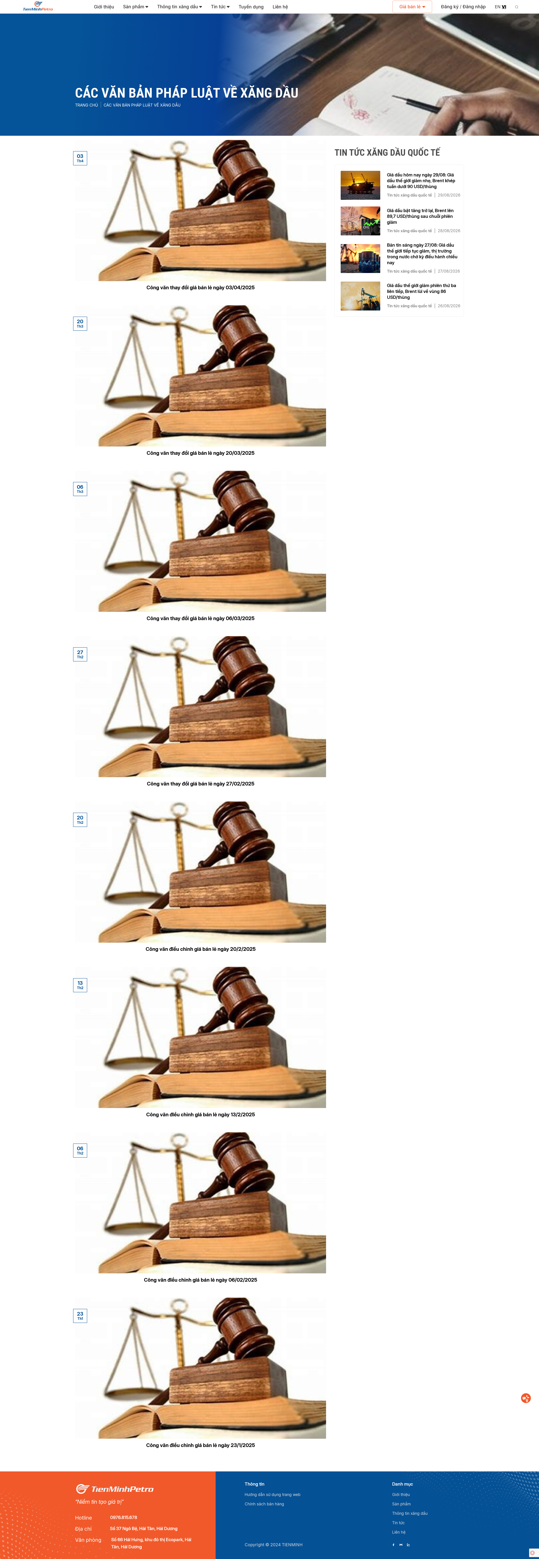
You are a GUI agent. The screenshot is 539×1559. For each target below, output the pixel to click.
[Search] (516, 7)
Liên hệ (280, 6)
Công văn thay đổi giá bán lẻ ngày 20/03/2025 (200, 453)
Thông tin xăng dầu (177, 6)
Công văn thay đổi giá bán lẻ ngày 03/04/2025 (201, 287)
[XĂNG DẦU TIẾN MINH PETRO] (49, 7)
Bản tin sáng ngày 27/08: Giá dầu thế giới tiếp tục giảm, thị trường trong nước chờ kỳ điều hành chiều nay (422, 253)
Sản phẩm (133, 6)
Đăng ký (450, 6)
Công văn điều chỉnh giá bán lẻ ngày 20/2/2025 (201, 949)
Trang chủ (86, 105)
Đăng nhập (474, 6)
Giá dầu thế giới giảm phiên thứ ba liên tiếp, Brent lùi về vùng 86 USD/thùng (421, 291)
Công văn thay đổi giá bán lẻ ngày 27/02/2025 (200, 784)
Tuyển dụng (251, 6)
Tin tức (218, 6)
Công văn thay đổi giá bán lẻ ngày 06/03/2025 (200, 618)
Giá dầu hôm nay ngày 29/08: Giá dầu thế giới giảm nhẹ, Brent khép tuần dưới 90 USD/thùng (421, 180)
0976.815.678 (123, 1517)
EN (498, 6)
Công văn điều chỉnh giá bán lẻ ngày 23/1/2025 (200, 1445)
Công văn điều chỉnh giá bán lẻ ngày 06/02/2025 (200, 1280)
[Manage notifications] (532, 1553)
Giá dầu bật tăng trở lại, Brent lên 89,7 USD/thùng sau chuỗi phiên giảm (420, 216)
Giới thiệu (104, 6)
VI (504, 6)
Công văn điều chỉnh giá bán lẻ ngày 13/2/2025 (200, 1114)
